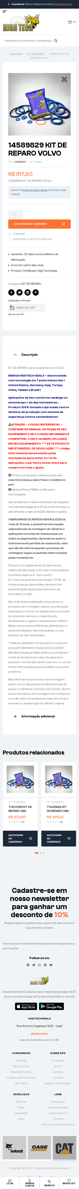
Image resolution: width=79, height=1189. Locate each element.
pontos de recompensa (34, 190)
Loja (10, 1183)
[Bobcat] (14, 1147)
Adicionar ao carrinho (30, 224)
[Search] (56, 41)
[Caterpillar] (64, 1147)
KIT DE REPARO (36, 53)
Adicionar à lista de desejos (32, 239)
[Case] (39, 1147)
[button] (64, 79)
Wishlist (69, 1183)
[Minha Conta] (29, 1180)
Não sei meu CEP (16, 314)
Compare (19, 234)
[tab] (39, 354)
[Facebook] (28, 964)
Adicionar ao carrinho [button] (15, 838)
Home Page (16, 53)
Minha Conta (29, 1184)
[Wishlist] (69, 1180)
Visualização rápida (20, 779)
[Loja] (10, 1180)
